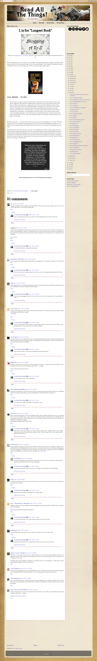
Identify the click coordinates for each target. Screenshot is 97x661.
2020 (70, 68)
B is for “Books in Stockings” (76, 149)
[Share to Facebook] (35, 191)
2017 (70, 74)
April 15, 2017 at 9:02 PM (30, 553)
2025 (70, 57)
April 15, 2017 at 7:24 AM (33, 376)
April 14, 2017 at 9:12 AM (22, 337)
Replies (13, 212)
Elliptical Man (13, 362)
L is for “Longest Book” (74, 127)
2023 (70, 62)
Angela (11, 283)
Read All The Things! (20, 219)
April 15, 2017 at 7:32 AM (33, 490)
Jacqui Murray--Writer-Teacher (17, 259)
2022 (70, 64)
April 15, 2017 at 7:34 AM (33, 517)
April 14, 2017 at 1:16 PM (22, 413)
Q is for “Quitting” (73, 115)
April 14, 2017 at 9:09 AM (23, 308)
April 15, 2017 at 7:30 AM (33, 466)
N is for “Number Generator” (75, 121)
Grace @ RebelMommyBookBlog (17, 389)
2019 (70, 70)
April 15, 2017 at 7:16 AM (33, 270)
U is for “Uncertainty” (74, 105)
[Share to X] (34, 191)
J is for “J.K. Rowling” (74, 131)
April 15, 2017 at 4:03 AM (23, 530)
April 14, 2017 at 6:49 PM (26, 458)
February (72, 158)
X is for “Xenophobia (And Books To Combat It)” (80, 99)
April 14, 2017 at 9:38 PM (19, 479)
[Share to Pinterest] (37, 191)
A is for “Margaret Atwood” (75, 153)
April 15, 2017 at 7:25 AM (33, 400)
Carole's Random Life (15, 568)
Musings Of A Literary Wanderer (74, 184)
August (71, 84)
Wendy (11, 479)
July (71, 86)
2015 (70, 164)
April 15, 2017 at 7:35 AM (33, 540)
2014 (70, 167)
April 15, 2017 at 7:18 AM (33, 294)
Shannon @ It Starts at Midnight (17, 553)
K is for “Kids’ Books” (74, 129)
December (72, 76)
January (71, 160)
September (72, 82)
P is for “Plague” (73, 117)
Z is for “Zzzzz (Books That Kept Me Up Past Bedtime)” (79, 95)
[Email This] (31, 191)
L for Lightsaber (13, 237)
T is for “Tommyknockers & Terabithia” (78, 107)
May (71, 90)
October (71, 80)
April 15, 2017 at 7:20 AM (33, 322)
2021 (70, 66)
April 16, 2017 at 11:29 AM (26, 568)
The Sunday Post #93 (74, 123)
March (71, 156)
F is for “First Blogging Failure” (76, 141)
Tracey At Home (14, 308)
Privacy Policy (60, 22)
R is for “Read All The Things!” (76, 113)
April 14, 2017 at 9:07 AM (19, 283)
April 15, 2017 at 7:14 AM (33, 246)
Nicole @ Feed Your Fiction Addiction (18, 589)
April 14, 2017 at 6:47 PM (23, 444)
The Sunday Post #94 (74, 109)
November (72, 78)
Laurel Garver (13, 413)
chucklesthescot (13, 530)
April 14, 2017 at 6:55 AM (18, 204)
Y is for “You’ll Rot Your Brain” (76, 97)
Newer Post (10, 645)
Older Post (61, 645)
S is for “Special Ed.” (74, 111)
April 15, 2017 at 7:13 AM (33, 214)
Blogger (50, 654)
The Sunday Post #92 (74, 137)
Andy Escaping (13, 337)
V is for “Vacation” (73, 103)
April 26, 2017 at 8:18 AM (25, 578)
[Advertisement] (35, 632)
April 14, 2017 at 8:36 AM (29, 259)
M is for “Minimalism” (74, 125)
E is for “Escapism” (74, 143)
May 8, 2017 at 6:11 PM (32, 589)
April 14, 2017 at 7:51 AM (21, 228)
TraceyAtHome (13, 313)
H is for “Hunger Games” (75, 135)
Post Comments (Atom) (17, 648)
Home (34, 22)
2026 (70, 55)
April (71, 92)
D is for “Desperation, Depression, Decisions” (79, 145)
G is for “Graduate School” (75, 139)
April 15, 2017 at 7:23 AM (33, 349)
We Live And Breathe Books (73, 186)
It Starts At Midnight (71, 182)
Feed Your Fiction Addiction (20, 596)
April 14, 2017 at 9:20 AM (22, 362)
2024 (70, 59)
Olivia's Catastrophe (14, 578)
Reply (11, 209)
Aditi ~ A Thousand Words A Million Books (20, 503)
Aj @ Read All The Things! (20, 215)
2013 (70, 169)
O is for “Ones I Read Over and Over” (77, 119)
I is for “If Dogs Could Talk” (75, 133)
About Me (41, 22)
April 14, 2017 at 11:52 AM (30, 389)
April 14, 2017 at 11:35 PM (35, 503)
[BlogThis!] (33, 191)
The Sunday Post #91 (74, 151)
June (71, 88)
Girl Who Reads (13, 444)
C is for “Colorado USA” (75, 147)
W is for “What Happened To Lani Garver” (78, 101)
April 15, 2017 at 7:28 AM (33, 428)
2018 (70, 72)
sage (11, 204)
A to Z (11, 193)
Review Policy (50, 22)
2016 (70, 162)
